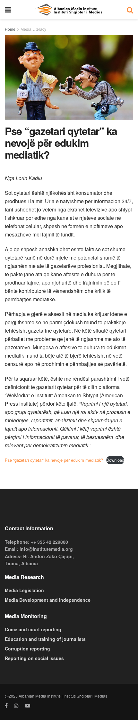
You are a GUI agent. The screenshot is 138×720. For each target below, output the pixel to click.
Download (115, 460)
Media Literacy (33, 29)
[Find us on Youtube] (27, 705)
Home (10, 29)
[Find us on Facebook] (6, 705)
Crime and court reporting (33, 629)
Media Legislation (24, 590)
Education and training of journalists (45, 639)
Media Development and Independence (48, 600)
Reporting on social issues (34, 658)
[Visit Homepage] (68, 9)
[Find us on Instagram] (16, 705)
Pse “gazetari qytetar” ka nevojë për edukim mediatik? (54, 460)
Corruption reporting (27, 648)
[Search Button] (130, 9)
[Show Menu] (8, 9)
